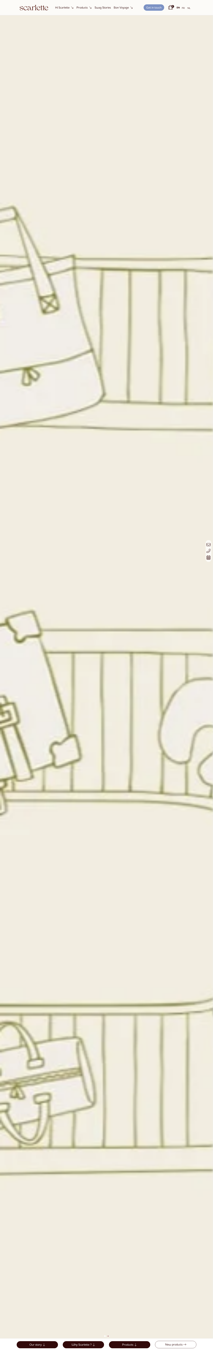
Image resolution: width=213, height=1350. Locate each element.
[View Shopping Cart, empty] (170, 7)
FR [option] (183, 8)
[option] (183, 8)
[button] (154, 7)
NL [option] (189, 8)
